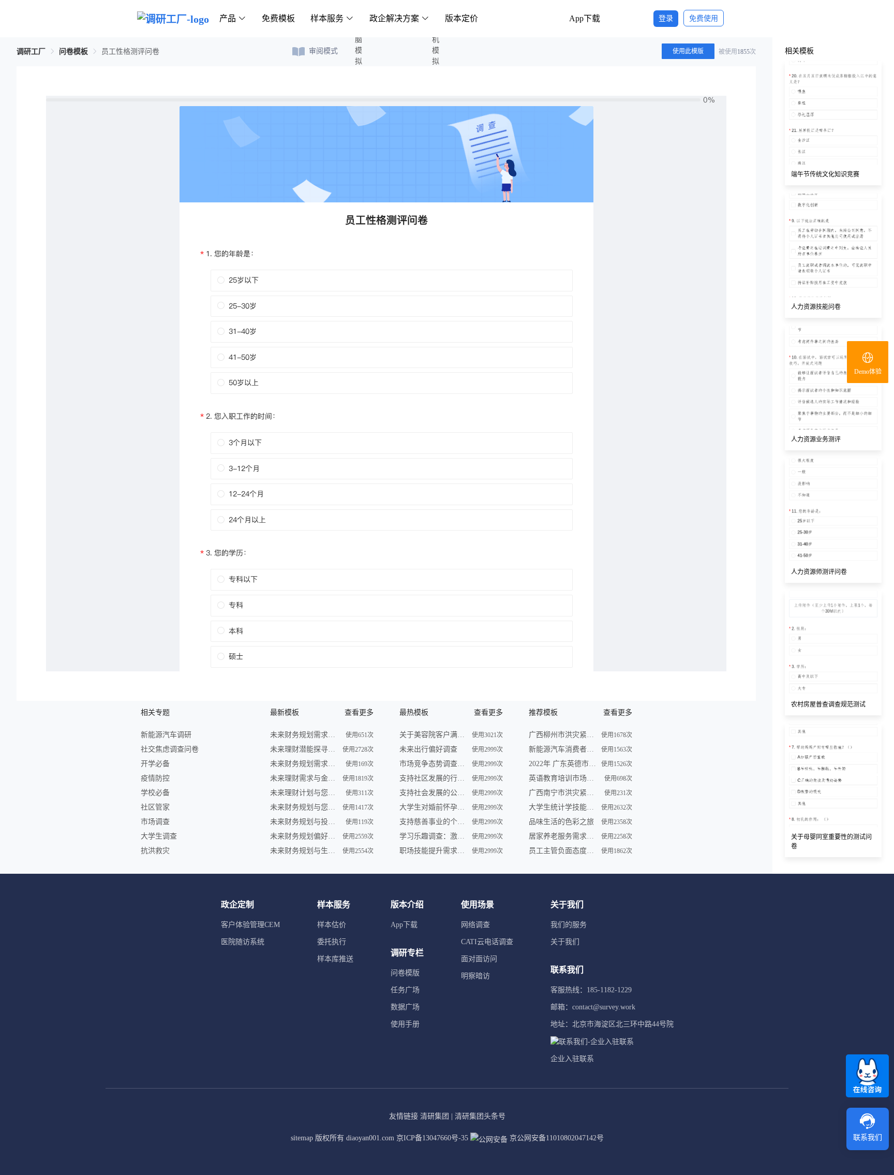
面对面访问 (479, 959)
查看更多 (359, 712)
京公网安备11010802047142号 (556, 1138)
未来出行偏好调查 (428, 749)
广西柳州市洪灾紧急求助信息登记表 (562, 735)
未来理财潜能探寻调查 (303, 749)
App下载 (584, 18)
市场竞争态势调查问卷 (433, 764)
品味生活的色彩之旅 (561, 822)
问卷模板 (73, 51)
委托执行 (331, 942)
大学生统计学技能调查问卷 (562, 807)
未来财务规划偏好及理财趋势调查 (303, 836)
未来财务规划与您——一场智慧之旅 (303, 807)
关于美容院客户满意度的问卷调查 (433, 735)
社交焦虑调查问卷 (170, 749)
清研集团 (434, 1116)
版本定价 (461, 18)
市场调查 (155, 822)
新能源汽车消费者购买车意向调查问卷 (562, 749)
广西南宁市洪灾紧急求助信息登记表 (562, 793)
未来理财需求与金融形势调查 (303, 778)
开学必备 (155, 764)
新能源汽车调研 (166, 735)
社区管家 (155, 807)
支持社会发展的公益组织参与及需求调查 (433, 793)
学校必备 (155, 793)
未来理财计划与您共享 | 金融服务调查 (303, 793)
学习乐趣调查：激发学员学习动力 (433, 836)
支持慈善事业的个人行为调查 (433, 822)
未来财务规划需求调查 (303, 735)
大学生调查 (159, 836)
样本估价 (331, 925)
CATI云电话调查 (487, 942)
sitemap (302, 1138)
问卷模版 (405, 973)
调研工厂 (31, 51)
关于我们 (564, 942)
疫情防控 (155, 778)
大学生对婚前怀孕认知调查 (433, 807)
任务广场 (405, 990)
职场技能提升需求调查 (433, 851)
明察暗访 (475, 976)
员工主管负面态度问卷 (562, 851)
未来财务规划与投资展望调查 (303, 822)
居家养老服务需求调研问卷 (562, 836)
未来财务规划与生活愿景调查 (303, 851)
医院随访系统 (242, 942)
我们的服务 (568, 925)
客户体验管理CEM (250, 925)
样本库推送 (335, 959)
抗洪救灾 (155, 851)
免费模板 (278, 18)
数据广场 (405, 1007)
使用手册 (405, 1024)
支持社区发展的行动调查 (433, 778)
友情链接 (403, 1116)
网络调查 (475, 925)
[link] (31, 51)
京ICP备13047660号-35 (432, 1138)
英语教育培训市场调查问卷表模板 (562, 778)
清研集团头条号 (480, 1116)
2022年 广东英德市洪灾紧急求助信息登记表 (562, 764)
